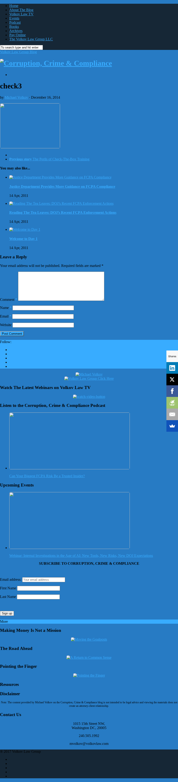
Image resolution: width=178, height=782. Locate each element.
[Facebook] (172, 391)
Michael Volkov (16, 97)
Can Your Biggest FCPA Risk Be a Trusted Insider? (47, 476)
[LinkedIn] (172, 368)
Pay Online (17, 35)
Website (6, 325)
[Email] (172, 414)
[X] (172, 379)
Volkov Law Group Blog (18, 52)
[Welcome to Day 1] (24, 229)
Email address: (11, 579)
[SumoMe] (172, 426)
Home (13, 6)
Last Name (8, 597)
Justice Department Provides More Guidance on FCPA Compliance (62, 186)
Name (6, 308)
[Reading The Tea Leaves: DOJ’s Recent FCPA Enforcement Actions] (61, 203)
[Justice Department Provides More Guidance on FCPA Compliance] (60, 177)
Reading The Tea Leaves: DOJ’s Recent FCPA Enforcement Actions (62, 212)
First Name (8, 588)
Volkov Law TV (21, 14)
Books (14, 27)
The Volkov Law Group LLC (31, 39)
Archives (15, 31)
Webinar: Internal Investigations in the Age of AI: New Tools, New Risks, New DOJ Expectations (81, 556)
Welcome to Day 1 (23, 239)
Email (5, 316)
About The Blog (21, 10)
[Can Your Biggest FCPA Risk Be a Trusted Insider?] (69, 468)
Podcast (15, 22)
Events (14, 18)
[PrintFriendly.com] (172, 403)
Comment (8, 300)
